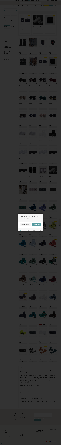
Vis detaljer (30, 226)
